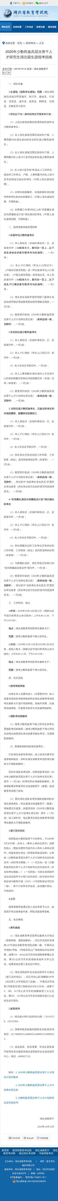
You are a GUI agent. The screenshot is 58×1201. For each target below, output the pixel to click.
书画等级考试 (46, 1153)
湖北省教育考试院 (29, 13)
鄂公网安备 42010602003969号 (31, 1181)
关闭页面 (44, 1137)
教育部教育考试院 (22, 1150)
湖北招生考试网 (27, 1153)
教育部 (5, 1150)
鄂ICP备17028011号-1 (36, 1177)
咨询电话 (29, 3)
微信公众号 (43, 3)
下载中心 (16, 3)
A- (9, 72)
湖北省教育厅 (42, 1150)
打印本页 (16, 1137)
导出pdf (30, 1137)
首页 (19, 43)
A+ (4, 72)
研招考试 (30, 43)
